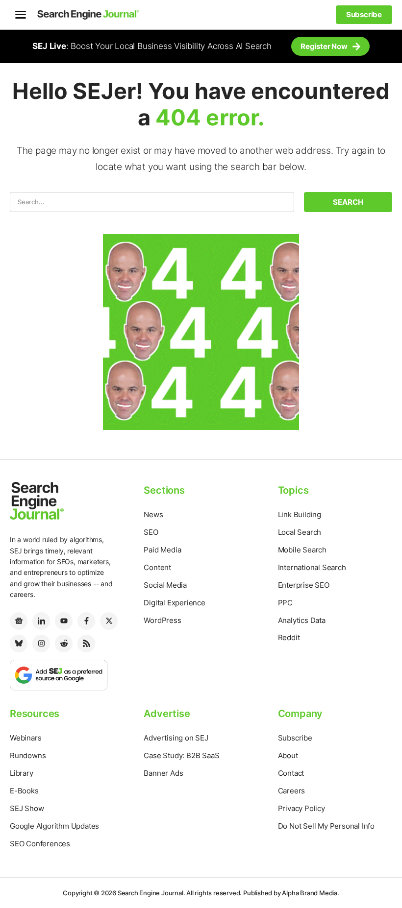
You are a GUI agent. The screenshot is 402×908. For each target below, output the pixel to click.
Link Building (299, 514)
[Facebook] (86, 621)
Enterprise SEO (303, 585)
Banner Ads (163, 773)
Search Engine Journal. (151, 893)
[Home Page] (88, 15)
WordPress (162, 620)
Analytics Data (302, 620)
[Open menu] (20, 14)
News (153, 514)
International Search (312, 567)
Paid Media (162, 549)
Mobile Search (302, 549)
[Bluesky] (18, 643)
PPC (285, 602)
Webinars (25, 737)
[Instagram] (41, 643)
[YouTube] (64, 621)
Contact (291, 773)
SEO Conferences (40, 843)
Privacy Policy (301, 808)
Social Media (165, 585)
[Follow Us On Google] (59, 674)
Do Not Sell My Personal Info (326, 826)
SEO (151, 532)
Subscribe (295, 737)
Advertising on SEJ (176, 737)
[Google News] (18, 621)
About (288, 755)
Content (157, 567)
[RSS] (86, 643)
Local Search (300, 532)
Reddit (289, 637)
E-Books (24, 790)
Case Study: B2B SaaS (181, 755)
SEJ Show (27, 808)
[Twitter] (109, 621)
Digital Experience (174, 602)
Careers (291, 790)
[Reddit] (64, 643)
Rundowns (28, 755)
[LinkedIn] (41, 621)
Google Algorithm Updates (54, 826)
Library (21, 773)
